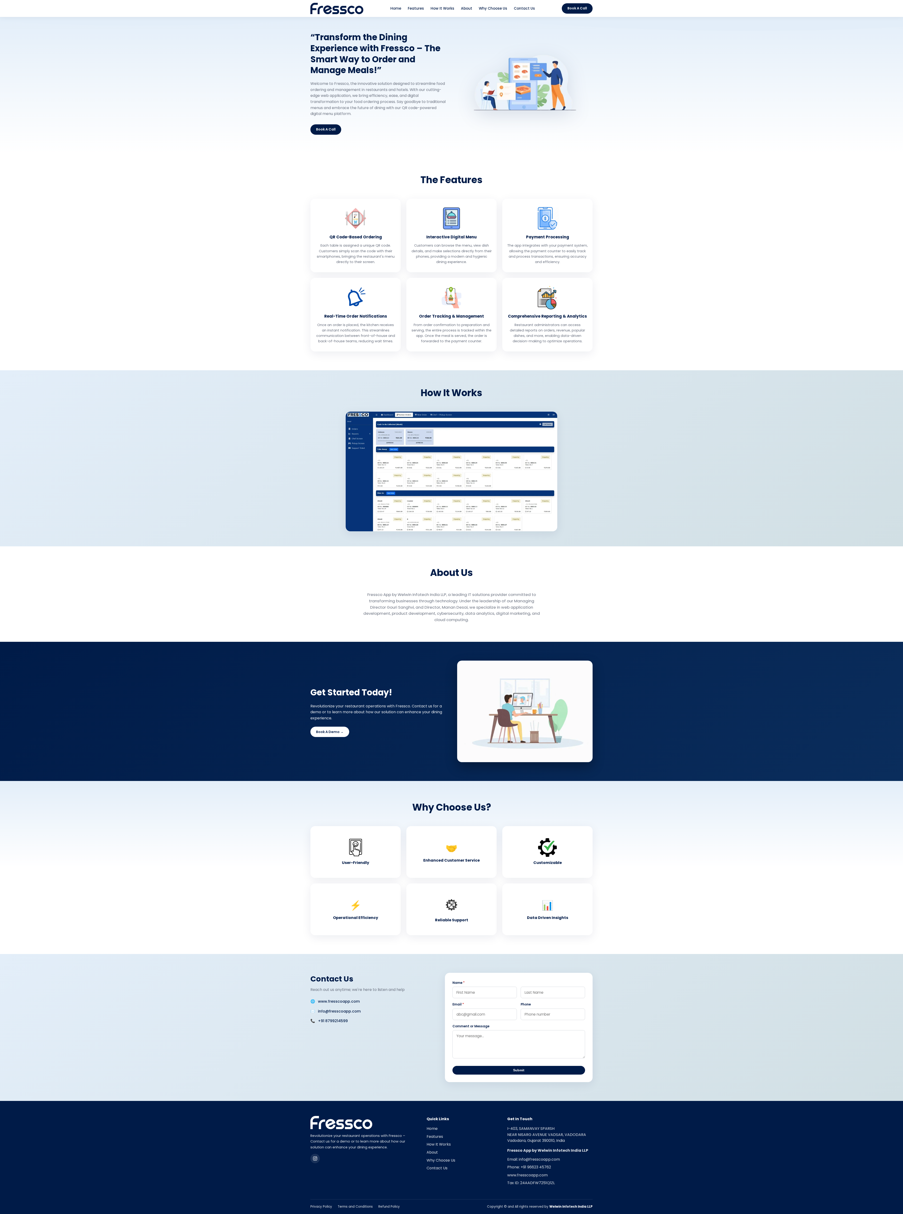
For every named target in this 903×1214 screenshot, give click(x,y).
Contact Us (524, 8)
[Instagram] (315, 1158)
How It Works (442, 8)
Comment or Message (470, 1026)
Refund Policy (389, 1206)
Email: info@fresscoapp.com (533, 1159)
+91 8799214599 (333, 1021)
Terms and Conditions (355, 1206)
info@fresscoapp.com (339, 1011)
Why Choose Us (493, 8)
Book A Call (577, 8)
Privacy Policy (321, 1206)
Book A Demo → (330, 731)
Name (458, 983)
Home (395, 8)
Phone (526, 1004)
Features (416, 8)
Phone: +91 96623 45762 (529, 1167)
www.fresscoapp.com (339, 1001)
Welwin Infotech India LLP (571, 1206)
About (466, 8)
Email (458, 1004)
